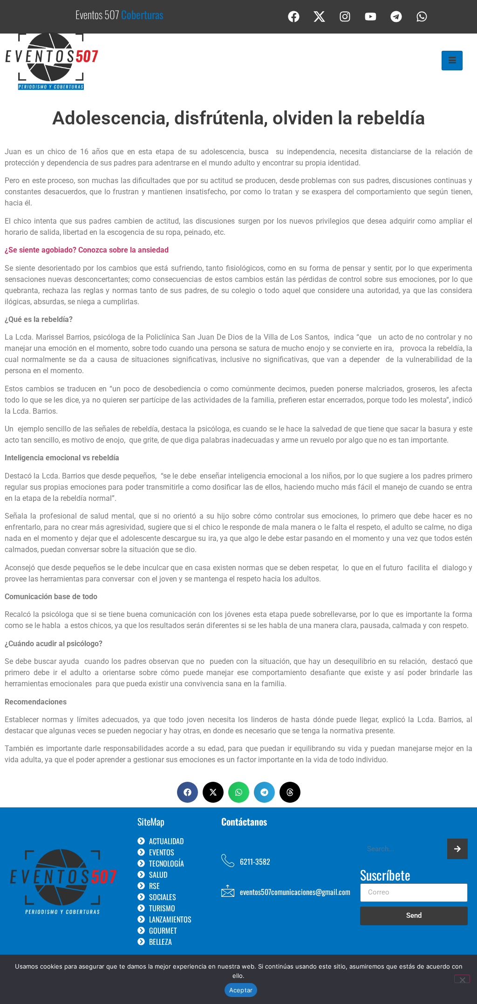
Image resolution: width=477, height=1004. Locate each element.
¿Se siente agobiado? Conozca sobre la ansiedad (87, 250)
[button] (187, 792)
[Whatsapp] (422, 16)
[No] (462, 979)
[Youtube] (370, 16)
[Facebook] (294, 16)
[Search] (457, 849)
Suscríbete (385, 875)
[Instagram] (345, 16)
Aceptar (241, 990)
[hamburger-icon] (452, 60)
